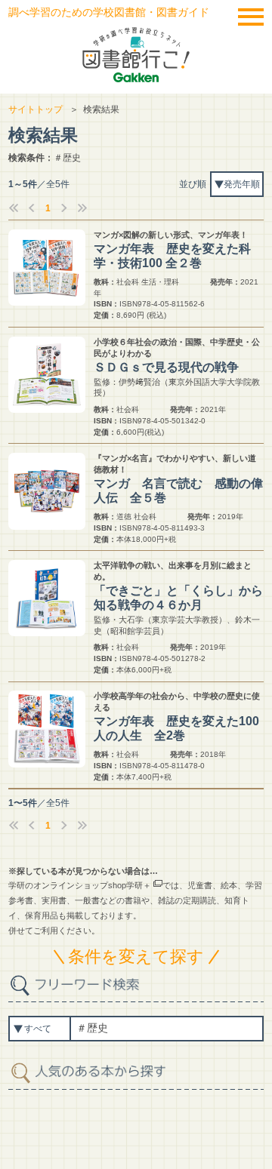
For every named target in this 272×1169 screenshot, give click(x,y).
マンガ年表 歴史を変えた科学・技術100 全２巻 (172, 255)
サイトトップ (35, 109)
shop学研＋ (129, 885)
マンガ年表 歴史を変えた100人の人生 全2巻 (176, 728)
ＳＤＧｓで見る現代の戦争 (166, 367)
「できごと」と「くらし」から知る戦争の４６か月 (178, 597)
